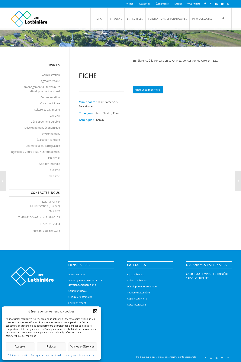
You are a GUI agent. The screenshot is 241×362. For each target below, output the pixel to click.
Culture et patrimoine (47, 109)
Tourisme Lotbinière (138, 292)
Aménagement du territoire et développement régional (42, 89)
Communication (50, 97)
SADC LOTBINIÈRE (197, 278)
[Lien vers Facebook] (205, 4)
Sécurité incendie (49, 164)
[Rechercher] (223, 19)
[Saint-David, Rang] (3, 181)
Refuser (51, 346)
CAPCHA (55, 115)
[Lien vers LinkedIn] (216, 4)
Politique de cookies (18, 355)
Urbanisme (53, 176)
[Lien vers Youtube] (222, 4)
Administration (51, 75)
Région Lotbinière (137, 298)
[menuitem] (130, 4)
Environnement (50, 133)
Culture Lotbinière (137, 280)
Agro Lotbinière (135, 274)
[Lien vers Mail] (228, 4)
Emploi (178, 3)
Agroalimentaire (50, 81)
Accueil (129, 3)
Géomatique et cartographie (42, 145)
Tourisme (54, 170)
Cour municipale (50, 103)
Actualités (144, 3)
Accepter (20, 346)
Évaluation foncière (48, 139)
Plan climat (53, 158)
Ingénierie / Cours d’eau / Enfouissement (35, 152)
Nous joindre (193, 3)
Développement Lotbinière (142, 286)
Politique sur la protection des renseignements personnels (62, 355)
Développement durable (45, 121)
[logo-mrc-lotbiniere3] (28, 19)
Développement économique (42, 127)
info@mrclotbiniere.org (46, 230)
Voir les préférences (82, 346)
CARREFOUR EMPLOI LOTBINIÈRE (207, 274)
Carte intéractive (136, 304)
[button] (95, 311)
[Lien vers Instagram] (211, 4)
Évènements (162, 3)
